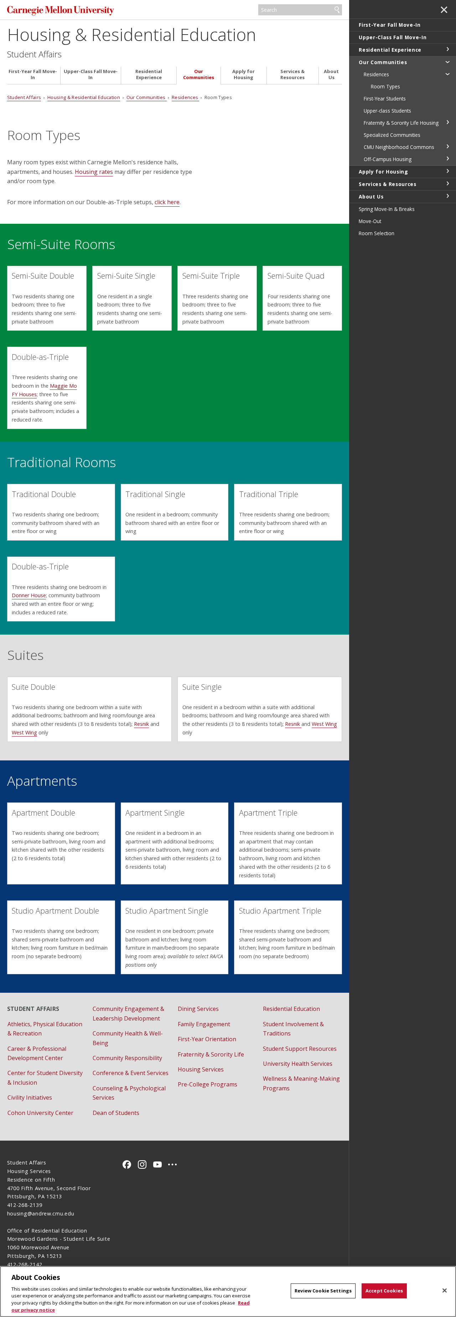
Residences (186, 97)
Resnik (141, 724)
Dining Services (198, 1009)
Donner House (29, 595)
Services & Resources (292, 74)
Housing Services (201, 1069)
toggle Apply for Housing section (447, 171)
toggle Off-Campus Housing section (447, 158)
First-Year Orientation (207, 1039)
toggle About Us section (447, 196)
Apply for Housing (243, 74)
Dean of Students (116, 1113)
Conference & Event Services (131, 1073)
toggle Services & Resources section (447, 183)
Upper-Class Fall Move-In (91, 74)
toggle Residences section (447, 73)
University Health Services (297, 1064)
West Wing (24, 732)
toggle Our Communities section (447, 61)
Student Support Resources (300, 1049)
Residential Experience (148, 74)
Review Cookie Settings (323, 1290)
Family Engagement (204, 1024)
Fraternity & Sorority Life (211, 1054)
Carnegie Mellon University (60, 10)
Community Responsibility (127, 1058)
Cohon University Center (40, 1113)
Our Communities (198, 74)
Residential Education (291, 1009)
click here (167, 202)
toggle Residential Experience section (447, 49)
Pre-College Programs (207, 1084)
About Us (331, 74)
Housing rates (94, 172)
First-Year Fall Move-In (33, 74)
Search (337, 10)
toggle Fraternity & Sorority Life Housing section (447, 122)
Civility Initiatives (29, 1097)
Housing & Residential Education (131, 34)
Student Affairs (34, 54)
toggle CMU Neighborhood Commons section (447, 146)
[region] (228, 1291)
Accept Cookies (384, 1290)
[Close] (444, 1290)
